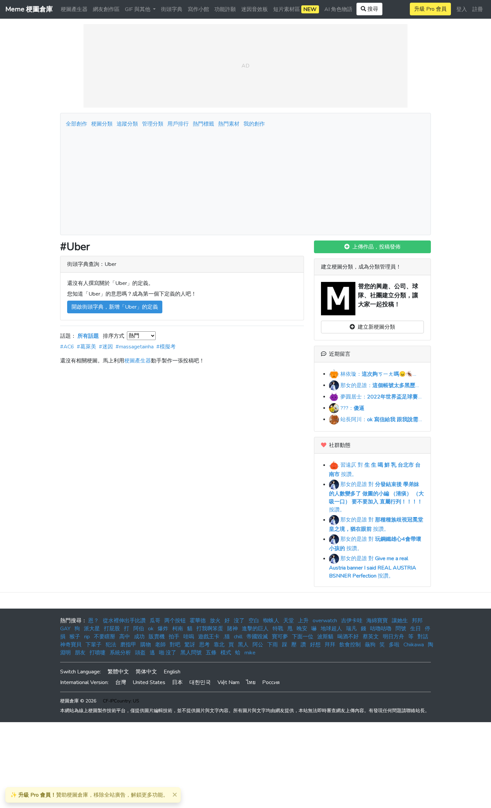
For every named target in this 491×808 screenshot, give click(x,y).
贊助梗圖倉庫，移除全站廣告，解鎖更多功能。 (89, 795)
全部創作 (76, 124)
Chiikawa (413, 644)
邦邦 (417, 620)
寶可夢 (280, 636)
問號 (400, 628)
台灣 (120, 682)
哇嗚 (188, 636)
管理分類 (152, 124)
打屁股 (112, 628)
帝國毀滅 (257, 636)
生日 (415, 628)
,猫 (226, 636)
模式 (225, 652)
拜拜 (330, 644)
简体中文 (146, 671)
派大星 (92, 628)
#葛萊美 (86, 346)
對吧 (175, 644)
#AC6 (67, 346)
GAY (65, 628)
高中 (124, 636)
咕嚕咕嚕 (380, 628)
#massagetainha (135, 346)
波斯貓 (325, 636)
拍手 (174, 636)
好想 (315, 644)
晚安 (302, 628)
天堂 (288, 620)
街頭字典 (171, 9)
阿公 (258, 644)
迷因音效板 (254, 9)
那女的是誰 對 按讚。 (376, 497)
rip (87, 636)
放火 (215, 620)
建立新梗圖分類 (375, 327)
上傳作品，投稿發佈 (375, 247)
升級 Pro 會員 (430, 9)
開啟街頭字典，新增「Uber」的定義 (114, 307)
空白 (254, 620)
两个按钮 (175, 620)
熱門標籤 (203, 124)
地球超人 (331, 628)
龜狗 (370, 644)
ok (151, 628)
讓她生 (400, 620)
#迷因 (106, 346)
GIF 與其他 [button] (138, 9)
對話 (423, 636)
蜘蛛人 (271, 620)
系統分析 (120, 652)
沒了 (239, 620)
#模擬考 (166, 346)
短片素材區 (295, 9)
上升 (303, 620)
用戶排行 (178, 124)
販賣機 (157, 636)
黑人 (243, 644)
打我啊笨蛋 (209, 628)
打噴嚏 (98, 652)
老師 (160, 644)
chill (238, 636)
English (172, 671)
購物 (145, 644)
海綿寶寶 (377, 620)
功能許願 (225, 9)
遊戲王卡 (208, 636)
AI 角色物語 (338, 9)
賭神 (232, 628)
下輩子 (94, 644)
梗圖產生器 (74, 9)
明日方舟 (393, 636)
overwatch (325, 620)
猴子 (74, 636)
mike (250, 652)
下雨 (272, 644)
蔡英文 (371, 636)
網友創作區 (106, 9)
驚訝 (189, 644)
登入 (461, 9)
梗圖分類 (102, 124)
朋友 (80, 652)
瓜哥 (155, 620)
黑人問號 (191, 652)
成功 (139, 636)
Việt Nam (228, 682)
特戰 (278, 628)
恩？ (93, 620)
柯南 (177, 628)
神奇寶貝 (70, 644)
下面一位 (302, 636)
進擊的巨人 (255, 628)
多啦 (394, 644)
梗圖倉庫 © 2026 (78, 701)
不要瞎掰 (104, 636)
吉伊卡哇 (351, 620)
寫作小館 (198, 9)
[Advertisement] (245, 179)
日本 (177, 682)
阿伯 (138, 628)
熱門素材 (228, 124)
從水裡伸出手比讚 (124, 620)
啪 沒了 (167, 652)
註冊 (477, 9)
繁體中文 (118, 671)
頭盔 (140, 652)
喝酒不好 (348, 636)
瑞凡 (351, 628)
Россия (271, 682)
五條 (211, 652)
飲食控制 (350, 644)
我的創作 (254, 124)
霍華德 (198, 620)
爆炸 (163, 628)
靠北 (219, 644)
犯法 (111, 644)
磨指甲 (128, 644)
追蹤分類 (127, 124)
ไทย (251, 682)
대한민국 (200, 682)
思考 (204, 644)
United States (149, 682)
